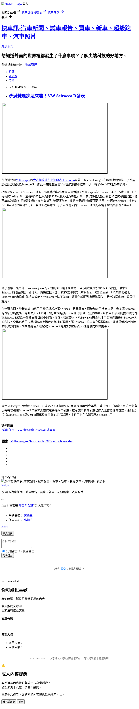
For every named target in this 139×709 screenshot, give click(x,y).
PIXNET (42, 658)
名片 (11, 80)
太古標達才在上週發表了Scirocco (54, 180)
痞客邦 (23, 505)
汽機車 (28, 515)
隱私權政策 (90, 658)
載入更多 (7, 533)
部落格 (13, 76)
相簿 (11, 71)
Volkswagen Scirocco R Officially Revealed (41, 441)
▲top (4, 526)
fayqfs (5, 485)
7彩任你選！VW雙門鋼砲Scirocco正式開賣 (28, 430)
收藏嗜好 (31, 64)
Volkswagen (23, 180)
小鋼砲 (28, 520)
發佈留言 (7, 555)
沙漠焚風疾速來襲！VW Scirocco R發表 (47, 96)
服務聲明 (104, 658)
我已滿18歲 (9, 701)
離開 (20, 701)
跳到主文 (7, 46)
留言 (31, 505)
